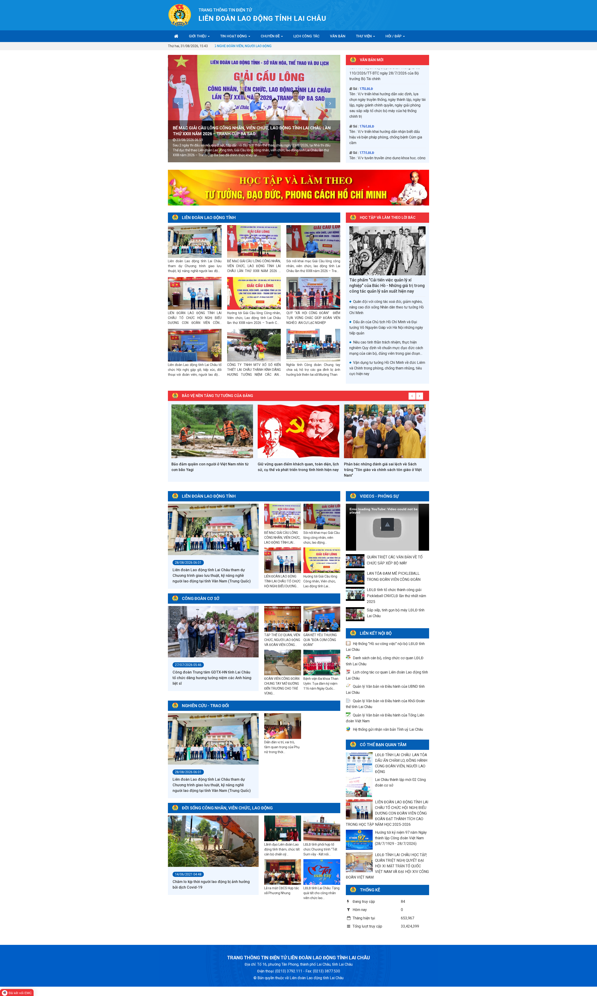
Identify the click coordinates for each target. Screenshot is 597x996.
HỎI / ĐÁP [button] (394, 36)
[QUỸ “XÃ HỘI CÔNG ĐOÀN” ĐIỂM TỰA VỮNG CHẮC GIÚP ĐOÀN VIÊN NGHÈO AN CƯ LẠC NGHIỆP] (313, 293)
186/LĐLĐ (366, 153)
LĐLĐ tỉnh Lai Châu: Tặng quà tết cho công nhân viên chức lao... (321, 893)
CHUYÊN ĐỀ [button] (271, 36)
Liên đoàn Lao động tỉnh (209, 217)
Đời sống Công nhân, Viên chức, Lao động (227, 807)
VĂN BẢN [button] (337, 36)
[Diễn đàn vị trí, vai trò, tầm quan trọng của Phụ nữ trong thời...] (282, 726)
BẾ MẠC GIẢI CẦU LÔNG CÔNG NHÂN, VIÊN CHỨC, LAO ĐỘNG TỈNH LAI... (282, 537)
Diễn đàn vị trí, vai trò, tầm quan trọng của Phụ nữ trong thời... (282, 747)
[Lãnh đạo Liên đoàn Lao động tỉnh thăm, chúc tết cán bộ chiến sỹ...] (282, 828)
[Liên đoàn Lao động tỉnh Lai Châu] (179, 15)
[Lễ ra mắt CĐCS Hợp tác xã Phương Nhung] (282, 872)
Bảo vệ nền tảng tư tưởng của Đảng (217, 395)
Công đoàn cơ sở (200, 598)
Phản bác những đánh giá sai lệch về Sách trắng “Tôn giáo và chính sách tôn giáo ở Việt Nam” (296, 470)
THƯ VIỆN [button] (364, 36)
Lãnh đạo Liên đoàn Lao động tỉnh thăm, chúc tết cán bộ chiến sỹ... (282, 849)
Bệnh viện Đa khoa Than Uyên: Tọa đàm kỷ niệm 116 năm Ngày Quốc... (320, 683)
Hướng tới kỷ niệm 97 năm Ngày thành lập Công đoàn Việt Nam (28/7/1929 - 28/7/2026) (401, 838)
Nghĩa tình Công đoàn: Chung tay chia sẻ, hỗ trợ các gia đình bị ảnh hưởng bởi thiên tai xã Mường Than (313, 369)
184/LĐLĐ (366, 106)
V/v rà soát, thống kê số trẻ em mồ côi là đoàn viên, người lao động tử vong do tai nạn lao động (386, 116)
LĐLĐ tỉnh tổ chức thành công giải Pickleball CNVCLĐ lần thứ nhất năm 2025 (396, 596)
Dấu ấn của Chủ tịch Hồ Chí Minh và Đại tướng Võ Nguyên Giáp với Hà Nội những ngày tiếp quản (386, 327)
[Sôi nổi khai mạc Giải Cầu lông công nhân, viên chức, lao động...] (321, 517)
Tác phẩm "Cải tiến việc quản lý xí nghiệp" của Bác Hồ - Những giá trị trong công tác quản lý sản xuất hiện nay (387, 285)
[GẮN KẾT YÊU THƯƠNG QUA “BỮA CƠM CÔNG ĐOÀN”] (321, 619)
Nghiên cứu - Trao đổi (205, 705)
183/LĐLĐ (366, 79)
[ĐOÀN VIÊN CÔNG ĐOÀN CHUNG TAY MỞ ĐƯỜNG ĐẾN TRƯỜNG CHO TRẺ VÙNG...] (282, 663)
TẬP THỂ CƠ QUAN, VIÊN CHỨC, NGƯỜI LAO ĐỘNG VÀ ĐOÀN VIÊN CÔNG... (282, 640)
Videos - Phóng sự (379, 496)
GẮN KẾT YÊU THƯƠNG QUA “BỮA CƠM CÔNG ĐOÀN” (320, 640)
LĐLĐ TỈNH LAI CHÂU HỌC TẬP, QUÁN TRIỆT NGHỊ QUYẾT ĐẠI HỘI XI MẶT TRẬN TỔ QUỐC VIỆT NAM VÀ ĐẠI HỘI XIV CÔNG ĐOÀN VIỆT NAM (387, 866)
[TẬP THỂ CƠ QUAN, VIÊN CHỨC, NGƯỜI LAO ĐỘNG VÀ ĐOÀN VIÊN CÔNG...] (282, 619)
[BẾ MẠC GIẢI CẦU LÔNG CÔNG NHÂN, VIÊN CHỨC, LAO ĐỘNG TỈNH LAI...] (282, 517)
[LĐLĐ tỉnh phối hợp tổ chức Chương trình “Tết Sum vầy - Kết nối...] (321, 828)
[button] (387, 524)
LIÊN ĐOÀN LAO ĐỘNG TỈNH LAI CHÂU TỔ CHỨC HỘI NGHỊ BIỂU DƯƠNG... (282, 581)
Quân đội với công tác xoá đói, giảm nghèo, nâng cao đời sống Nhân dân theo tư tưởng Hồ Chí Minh (386, 307)
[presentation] (178, 103)
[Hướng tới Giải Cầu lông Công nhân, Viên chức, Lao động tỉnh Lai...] (321, 560)
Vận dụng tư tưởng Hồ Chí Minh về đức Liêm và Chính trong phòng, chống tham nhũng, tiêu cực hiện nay (387, 368)
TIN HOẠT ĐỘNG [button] (234, 36)
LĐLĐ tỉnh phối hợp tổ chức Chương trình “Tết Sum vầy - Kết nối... (320, 849)
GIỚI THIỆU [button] (198, 36)
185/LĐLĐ (366, 132)
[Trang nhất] (176, 36)
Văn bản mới (371, 60)
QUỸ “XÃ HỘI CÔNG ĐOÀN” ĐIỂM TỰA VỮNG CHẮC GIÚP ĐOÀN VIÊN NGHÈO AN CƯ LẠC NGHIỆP (313, 318)
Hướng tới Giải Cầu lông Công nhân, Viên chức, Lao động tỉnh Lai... (320, 581)
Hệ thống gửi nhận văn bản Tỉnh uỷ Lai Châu (388, 729)
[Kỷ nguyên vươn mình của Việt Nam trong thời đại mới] (385, 431)
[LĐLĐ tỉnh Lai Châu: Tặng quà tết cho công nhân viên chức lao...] (321, 872)
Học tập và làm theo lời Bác (388, 217)
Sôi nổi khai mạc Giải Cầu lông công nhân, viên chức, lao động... (321, 537)
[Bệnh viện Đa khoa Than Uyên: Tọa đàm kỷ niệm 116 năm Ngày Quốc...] (321, 663)
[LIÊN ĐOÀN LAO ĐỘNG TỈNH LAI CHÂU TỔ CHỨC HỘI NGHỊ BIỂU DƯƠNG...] (282, 560)
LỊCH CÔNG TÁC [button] (306, 36)
